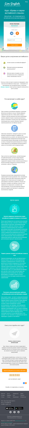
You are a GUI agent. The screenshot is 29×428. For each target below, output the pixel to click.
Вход (26, 1)
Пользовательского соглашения (14, 49)
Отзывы (3, 395)
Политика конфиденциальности (14, 416)
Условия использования (6, 422)
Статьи (2, 397)
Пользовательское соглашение (14, 417)
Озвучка (22, 395)
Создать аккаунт (14, 45)
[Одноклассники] (26, 383)
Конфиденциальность (20, 420)
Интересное (23, 397)
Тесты (8, 393)
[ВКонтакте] (24, 383)
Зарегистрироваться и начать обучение (15, 370)
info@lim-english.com (6, 404)
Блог (14, 395)
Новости (3, 393)
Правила (9, 395)
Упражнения (15, 397)
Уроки (21, 393)
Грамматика (15, 393)
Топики (8, 397)
